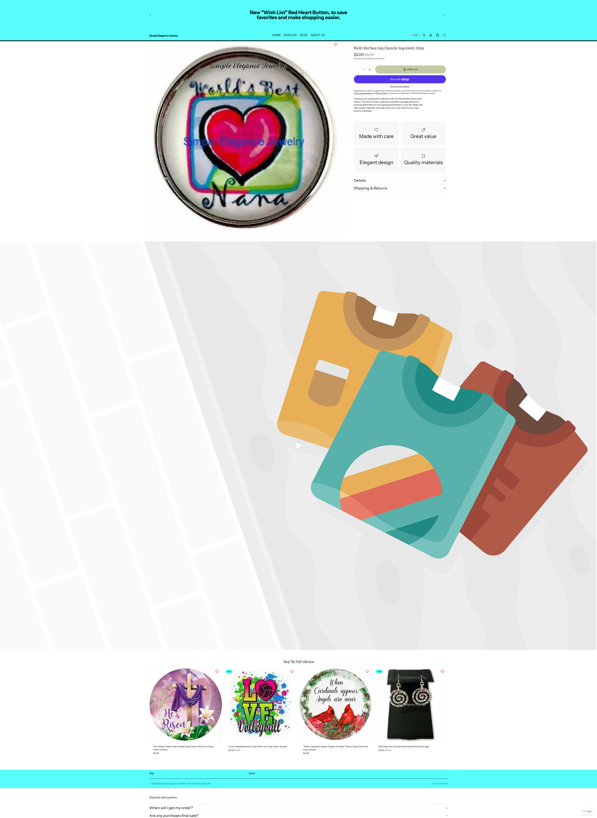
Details (360, 180)
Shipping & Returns (370, 188)
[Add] (217, 736)
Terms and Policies (440, 783)
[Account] (430, 35)
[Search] (424, 35)
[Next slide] (444, 15)
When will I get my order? (171, 808)
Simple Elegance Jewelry (172, 783)
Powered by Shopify (199, 783)
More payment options (399, 86)
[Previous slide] (150, 15)
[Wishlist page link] (444, 35)
